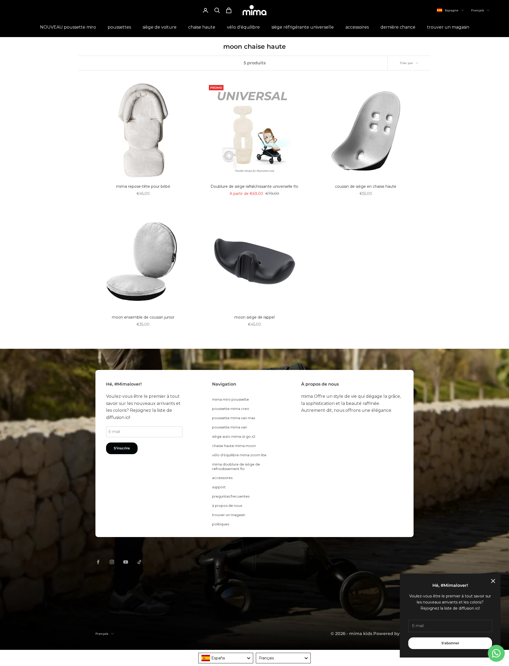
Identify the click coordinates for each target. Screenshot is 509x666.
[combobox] (225, 658)
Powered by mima (393, 633)
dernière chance (397, 27)
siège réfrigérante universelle (302, 27)
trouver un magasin (448, 27)
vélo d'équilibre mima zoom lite (239, 455)
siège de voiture (160, 27)
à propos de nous (227, 505)
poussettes (119, 27)
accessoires (357, 27)
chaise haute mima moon (234, 446)
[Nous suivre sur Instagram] (112, 562)
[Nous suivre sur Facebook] (98, 562)
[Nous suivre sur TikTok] (139, 562)
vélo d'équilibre (243, 27)
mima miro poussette (230, 399)
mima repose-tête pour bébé (143, 186)
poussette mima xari (229, 427)
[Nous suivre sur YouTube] (125, 562)
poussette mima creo (230, 408)
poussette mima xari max (233, 418)
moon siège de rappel (254, 317)
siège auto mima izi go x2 (233, 436)
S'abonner (450, 643)
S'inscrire (122, 448)
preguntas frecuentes (230, 496)
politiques (220, 524)
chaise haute (201, 27)
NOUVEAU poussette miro (68, 27)
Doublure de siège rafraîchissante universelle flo (254, 186)
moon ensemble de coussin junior (143, 317)
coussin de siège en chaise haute (365, 186)
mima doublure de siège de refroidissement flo (236, 466)
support (219, 487)
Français (477, 10)
